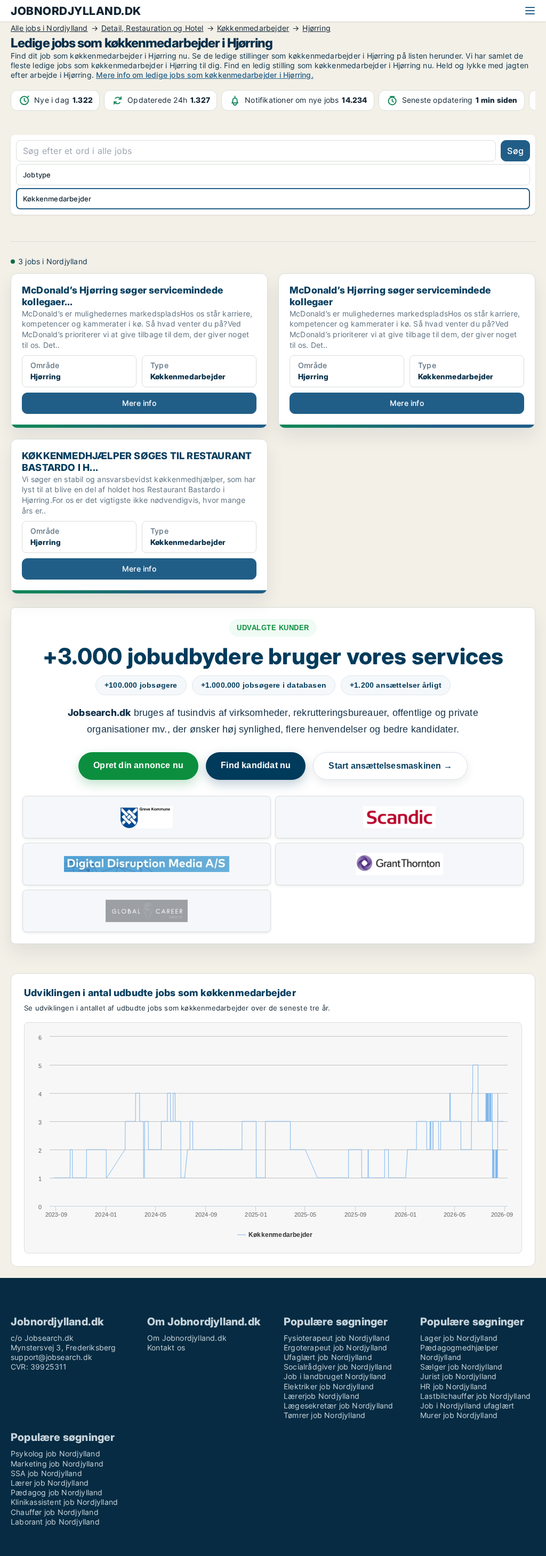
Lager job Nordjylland (458, 1337)
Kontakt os (166, 1347)
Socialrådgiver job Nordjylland (338, 1366)
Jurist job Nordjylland (458, 1376)
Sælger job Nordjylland (461, 1366)
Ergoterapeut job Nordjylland (336, 1347)
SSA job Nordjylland (46, 1473)
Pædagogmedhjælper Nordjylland (459, 1352)
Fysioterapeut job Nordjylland (337, 1337)
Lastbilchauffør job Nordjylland (475, 1395)
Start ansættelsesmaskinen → (390, 765)
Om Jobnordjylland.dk (187, 1337)
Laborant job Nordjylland (55, 1521)
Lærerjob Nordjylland (321, 1395)
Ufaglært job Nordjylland (328, 1357)
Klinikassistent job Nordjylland (64, 1501)
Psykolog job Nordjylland (55, 1453)
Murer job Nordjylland (458, 1415)
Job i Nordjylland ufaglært (467, 1405)
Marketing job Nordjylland (57, 1463)
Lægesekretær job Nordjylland (339, 1405)
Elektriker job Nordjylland (329, 1386)
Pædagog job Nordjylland (57, 1492)
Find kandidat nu (256, 765)
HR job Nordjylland (453, 1386)
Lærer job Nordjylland (50, 1482)
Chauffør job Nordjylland (55, 1512)
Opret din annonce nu (138, 765)
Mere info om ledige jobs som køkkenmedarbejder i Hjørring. (205, 74)
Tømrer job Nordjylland (324, 1415)
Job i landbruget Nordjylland (335, 1376)
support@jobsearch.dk (51, 1357)
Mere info (139, 403)
